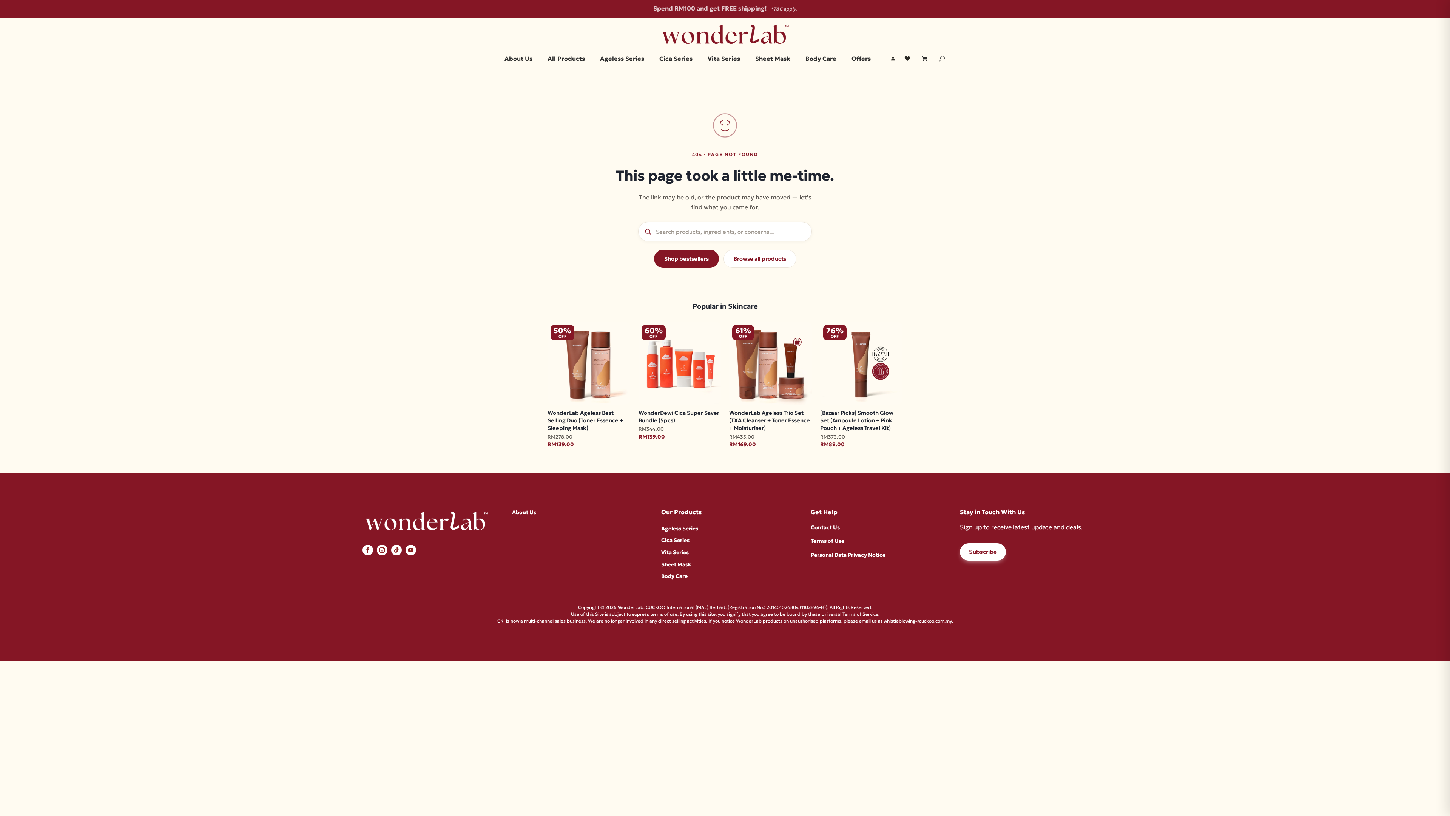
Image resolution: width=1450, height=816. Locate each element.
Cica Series (676, 59)
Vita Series (724, 59)
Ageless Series (622, 59)
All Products (566, 59)
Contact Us (825, 527)
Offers (861, 59)
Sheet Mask (772, 59)
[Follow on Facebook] (367, 550)
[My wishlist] (907, 58)
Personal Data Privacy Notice (848, 555)
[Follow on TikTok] (396, 550)
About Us (518, 59)
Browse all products (760, 258)
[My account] (893, 58)
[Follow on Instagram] (382, 550)
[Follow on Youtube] (411, 550)
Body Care (820, 59)
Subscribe (983, 551)
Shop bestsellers (686, 258)
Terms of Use (827, 541)
